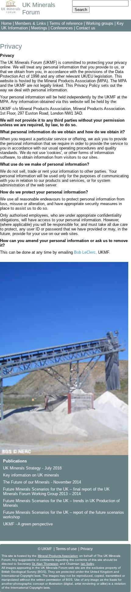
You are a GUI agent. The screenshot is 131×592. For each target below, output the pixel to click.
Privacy (86, 549)
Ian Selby (87, 563)
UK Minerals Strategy (22, 468)
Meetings (39, 28)
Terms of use (66, 549)
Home (6, 23)
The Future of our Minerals (26, 482)
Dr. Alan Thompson (45, 563)
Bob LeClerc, (85, 252)
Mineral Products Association (58, 555)
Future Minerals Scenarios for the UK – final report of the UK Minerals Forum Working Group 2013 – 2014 (56, 491)
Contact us (85, 28)
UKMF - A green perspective (28, 524)
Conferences (62, 28)
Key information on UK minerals (31, 475)
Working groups (99, 23)
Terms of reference (66, 23)
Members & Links (30, 23)
